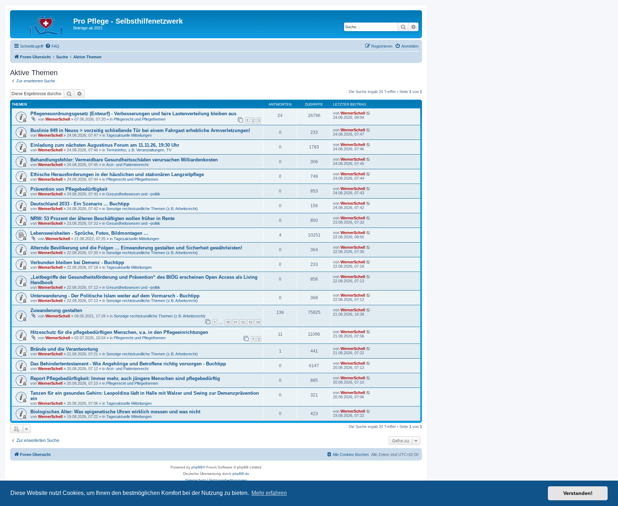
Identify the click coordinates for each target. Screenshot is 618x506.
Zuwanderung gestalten (56, 310)
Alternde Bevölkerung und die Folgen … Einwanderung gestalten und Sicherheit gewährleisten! (136, 247)
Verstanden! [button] (578, 493)
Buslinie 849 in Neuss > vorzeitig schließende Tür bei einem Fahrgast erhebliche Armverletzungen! (140, 130)
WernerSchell (57, 119)
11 (235, 322)
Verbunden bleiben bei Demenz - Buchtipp (77, 262)
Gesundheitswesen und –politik (133, 194)
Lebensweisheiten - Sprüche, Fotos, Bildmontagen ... (89, 233)
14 (258, 322)
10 (228, 322)
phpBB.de (240, 474)
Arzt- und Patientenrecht (127, 164)
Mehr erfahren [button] (269, 493)
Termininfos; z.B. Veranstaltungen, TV (138, 150)
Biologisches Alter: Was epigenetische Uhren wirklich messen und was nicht (115, 411)
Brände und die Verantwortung (64, 349)
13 (250, 322)
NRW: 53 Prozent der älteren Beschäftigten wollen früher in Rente (102, 218)
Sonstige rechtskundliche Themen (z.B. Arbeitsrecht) (152, 208)
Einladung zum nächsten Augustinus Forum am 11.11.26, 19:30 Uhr (104, 145)
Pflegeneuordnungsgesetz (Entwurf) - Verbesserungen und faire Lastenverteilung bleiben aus (133, 113)
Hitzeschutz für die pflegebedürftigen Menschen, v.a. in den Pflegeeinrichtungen (119, 332)
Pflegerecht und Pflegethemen (140, 119)
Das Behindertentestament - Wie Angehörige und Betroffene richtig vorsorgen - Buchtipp (128, 363)
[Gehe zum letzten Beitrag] (368, 113)
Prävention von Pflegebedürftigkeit (68, 189)
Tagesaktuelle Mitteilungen (129, 135)
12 (243, 322)
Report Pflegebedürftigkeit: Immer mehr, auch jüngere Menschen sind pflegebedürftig (125, 378)
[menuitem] (52, 46)
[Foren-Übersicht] (42, 23)
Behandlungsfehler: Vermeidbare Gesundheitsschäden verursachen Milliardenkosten (124, 159)
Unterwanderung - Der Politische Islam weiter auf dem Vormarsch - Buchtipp (115, 295)
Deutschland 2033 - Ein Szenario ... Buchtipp (79, 203)
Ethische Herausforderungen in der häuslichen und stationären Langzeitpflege (117, 174)
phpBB (197, 467)
